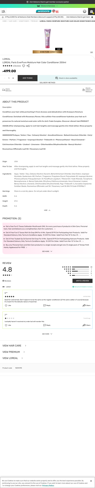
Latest (8, 287)
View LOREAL (10, 358)
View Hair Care (12, 345)
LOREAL (6, 59)
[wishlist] (23, 66)
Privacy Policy (48, 485)
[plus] (13, 78)
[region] (47, 482)
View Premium (11, 352)
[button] (91, 11)
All (3, 287)
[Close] (91, 481)
